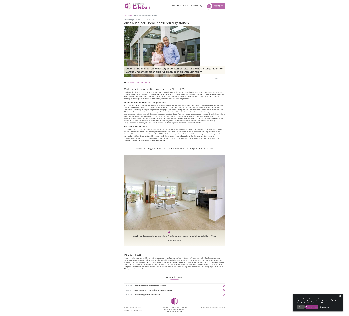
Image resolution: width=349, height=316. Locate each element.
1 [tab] (169, 232)
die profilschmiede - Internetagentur (214, 307)
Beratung (167, 309)
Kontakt (184, 307)
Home (173, 6)
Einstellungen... (324, 307)
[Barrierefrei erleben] (137, 6)
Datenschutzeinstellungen (134, 310)
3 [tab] (174, 232)
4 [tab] (177, 232)
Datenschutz (175, 307)
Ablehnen (301, 307)
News (179, 6)
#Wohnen (140, 82)
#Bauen (147, 82)
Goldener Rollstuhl (178, 309)
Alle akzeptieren (312, 307)
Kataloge (194, 6)
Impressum (165, 307)
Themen (186, 6)
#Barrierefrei (132, 82)
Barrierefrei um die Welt (174, 311)
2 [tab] (172, 232)
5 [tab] (179, 232)
